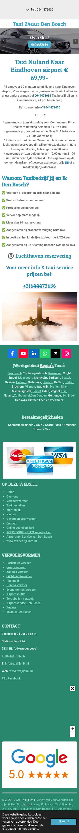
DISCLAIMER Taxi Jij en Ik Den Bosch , (26, 809)
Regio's (47, 365)
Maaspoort (25, 377)
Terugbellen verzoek (20, 598)
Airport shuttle (15, 594)
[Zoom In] (72, 728)
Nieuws (11, 514)
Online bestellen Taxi (20, 527)
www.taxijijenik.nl (21, 671)
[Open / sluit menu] (4, 23)
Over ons (12, 496)
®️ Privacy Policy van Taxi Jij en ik (48, 804)
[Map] (39, 711)
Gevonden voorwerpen (21, 519)
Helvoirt (21, 382)
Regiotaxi (12, 580)
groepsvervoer (16, 567)
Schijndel (68, 395)
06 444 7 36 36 (15, 656)
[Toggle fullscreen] (72, 688)
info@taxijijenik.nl (17, 663)
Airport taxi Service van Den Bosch (29, 536)
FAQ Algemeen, (62, 809)
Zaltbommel (22, 395)
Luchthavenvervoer (19, 576)
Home (10, 492)
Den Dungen (39, 395)
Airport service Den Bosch (23, 603)
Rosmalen (55, 373)
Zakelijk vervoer (17, 572)
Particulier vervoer (18, 563)
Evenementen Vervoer (21, 589)
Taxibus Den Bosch (19, 612)
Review (11, 607)
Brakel (69, 382)
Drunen (55, 386)
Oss (63, 391)
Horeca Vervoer (16, 585)
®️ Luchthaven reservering (39, 256)
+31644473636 (50, 107)
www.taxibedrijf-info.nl (21, 541)
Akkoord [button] (63, 821)
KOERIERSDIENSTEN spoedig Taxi (28, 532)
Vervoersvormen (17, 501)
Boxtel (66, 377)
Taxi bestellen (15, 505)
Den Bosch (15, 373)
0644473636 (43, 95)
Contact (11, 523)
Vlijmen (30, 386)
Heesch (48, 382)
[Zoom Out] (72, 734)
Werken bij (13, 510)
